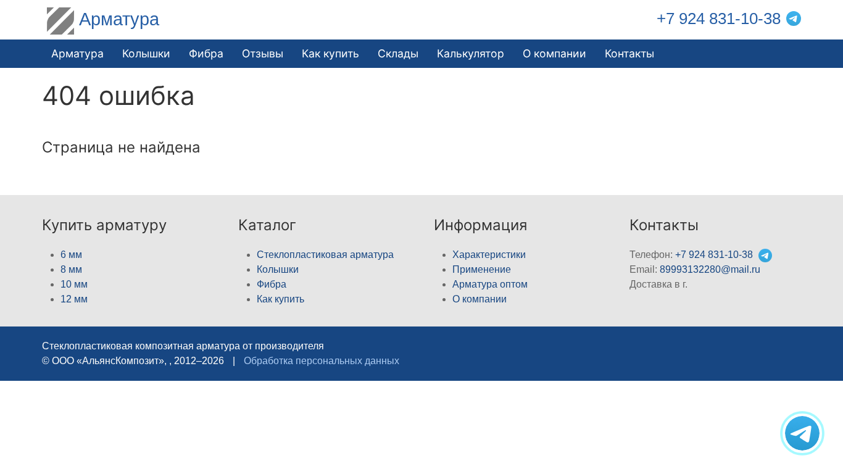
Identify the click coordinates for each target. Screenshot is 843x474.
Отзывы (262, 53)
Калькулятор (470, 53)
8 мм (71, 269)
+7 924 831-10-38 (719, 18)
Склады (398, 53)
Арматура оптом (490, 284)
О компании (554, 53)
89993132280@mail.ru (710, 269)
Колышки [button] (146, 53)
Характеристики (489, 254)
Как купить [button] (330, 53)
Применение (481, 269)
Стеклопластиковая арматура (325, 254)
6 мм (71, 254)
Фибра (206, 53)
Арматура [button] (77, 53)
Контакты (629, 53)
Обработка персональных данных (321, 361)
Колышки (278, 269)
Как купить (280, 299)
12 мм (74, 299)
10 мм (74, 284)
